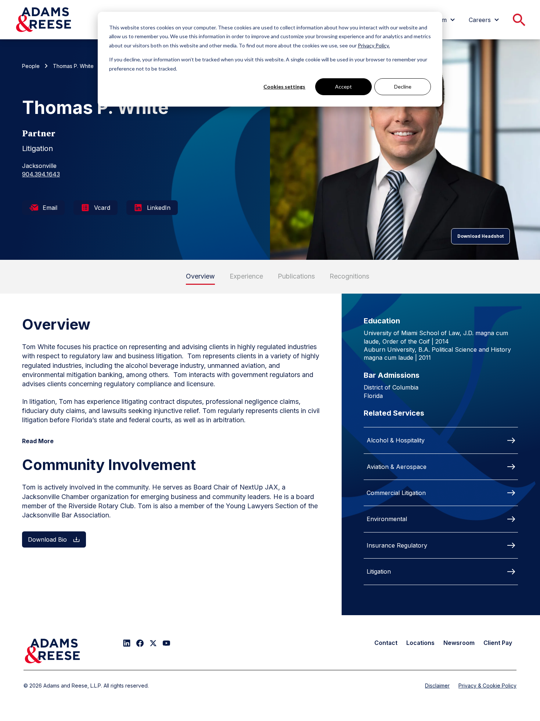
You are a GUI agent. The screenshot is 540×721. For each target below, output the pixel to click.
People (31, 66)
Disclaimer (437, 685)
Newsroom (459, 642)
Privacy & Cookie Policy (487, 685)
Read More (38, 441)
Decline (402, 86)
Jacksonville (39, 165)
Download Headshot (480, 236)
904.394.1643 (41, 174)
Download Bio (47, 539)
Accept (343, 86)
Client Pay (497, 642)
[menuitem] (485, 19)
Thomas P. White (73, 66)
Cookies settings (284, 86)
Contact (385, 642)
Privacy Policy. (374, 45)
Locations (420, 642)
